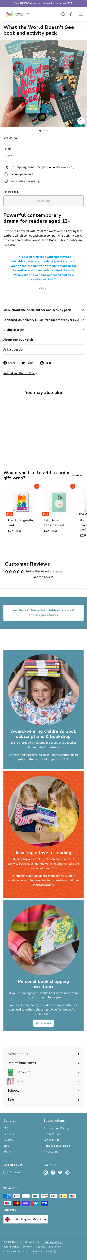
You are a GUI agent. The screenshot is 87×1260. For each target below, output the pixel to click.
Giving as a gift (13, 330)
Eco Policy (55, 1247)
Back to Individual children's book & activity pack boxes (46, 613)
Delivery (8, 1134)
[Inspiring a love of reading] (43, 811)
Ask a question (14, 349)
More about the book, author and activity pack (37, 310)
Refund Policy (11, 1247)
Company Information (16, 1251)
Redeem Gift (51, 1140)
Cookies (40, 1247)
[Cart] (72, 14)
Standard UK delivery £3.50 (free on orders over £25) (41, 320)
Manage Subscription (57, 1146)
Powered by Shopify (44, 1251)
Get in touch (43, 1023)
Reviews (8, 1140)
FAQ (5, 1128)
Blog (6, 1146)
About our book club (18, 339)
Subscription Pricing (56, 1128)
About (7, 1152)
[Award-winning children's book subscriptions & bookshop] (43, 689)
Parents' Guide (53, 1134)
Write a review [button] (43, 577)
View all (78, 475)
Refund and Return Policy (20, 373)
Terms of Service (53, 1242)
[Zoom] (81, 121)
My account (51, 1152)
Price (7, 149)
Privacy (27, 1247)
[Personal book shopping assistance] (43, 939)
